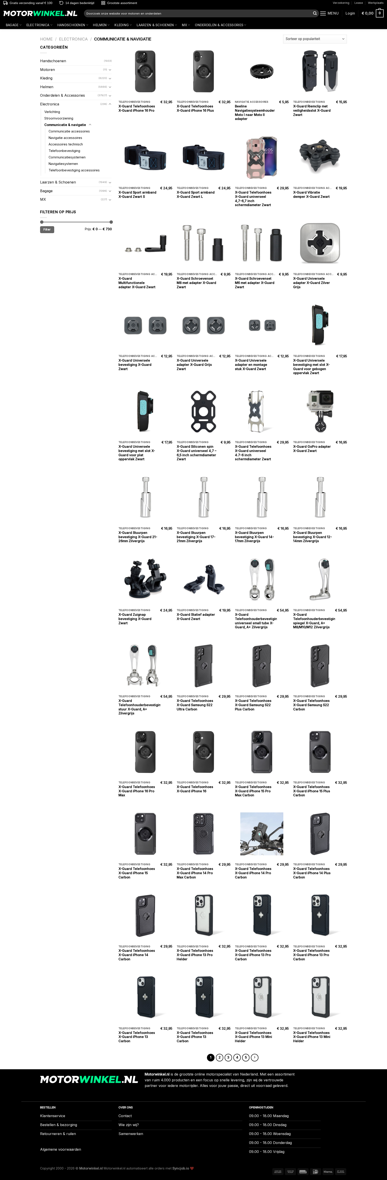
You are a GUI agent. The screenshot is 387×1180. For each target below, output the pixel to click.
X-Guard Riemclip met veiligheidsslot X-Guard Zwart (312, 110)
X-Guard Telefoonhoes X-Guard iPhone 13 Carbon (136, 1037)
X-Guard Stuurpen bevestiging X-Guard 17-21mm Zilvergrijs (196, 537)
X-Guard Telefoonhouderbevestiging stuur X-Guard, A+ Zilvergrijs (140, 707)
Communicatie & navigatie (65, 125)
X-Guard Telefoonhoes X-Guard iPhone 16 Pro (136, 108)
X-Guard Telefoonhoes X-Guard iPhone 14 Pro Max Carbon (195, 873)
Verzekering (341, 2)
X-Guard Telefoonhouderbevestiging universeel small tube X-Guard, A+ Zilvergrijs (257, 621)
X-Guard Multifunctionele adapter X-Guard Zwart (136, 283)
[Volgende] (254, 1057)
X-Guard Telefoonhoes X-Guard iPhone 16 (195, 789)
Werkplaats (376, 2)
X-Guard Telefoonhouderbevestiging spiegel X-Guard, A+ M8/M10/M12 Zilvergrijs (315, 621)
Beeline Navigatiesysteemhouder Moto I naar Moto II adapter (255, 112)
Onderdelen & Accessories (219, 25)
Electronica (37, 25)
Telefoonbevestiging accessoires (74, 170)
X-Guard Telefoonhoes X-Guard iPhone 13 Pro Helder (195, 955)
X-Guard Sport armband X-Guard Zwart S (137, 194)
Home (46, 38)
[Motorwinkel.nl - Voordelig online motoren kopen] (40, 13)
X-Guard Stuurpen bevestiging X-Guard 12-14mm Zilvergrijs (312, 537)
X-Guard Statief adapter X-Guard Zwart (196, 617)
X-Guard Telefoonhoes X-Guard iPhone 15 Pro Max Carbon (253, 791)
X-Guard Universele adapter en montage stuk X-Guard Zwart (251, 364)
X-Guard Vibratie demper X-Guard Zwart (311, 194)
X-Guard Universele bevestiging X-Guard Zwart (134, 364)
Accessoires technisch (66, 144)
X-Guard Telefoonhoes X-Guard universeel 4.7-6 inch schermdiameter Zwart (253, 453)
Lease (359, 2)
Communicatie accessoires (69, 131)
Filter (47, 229)
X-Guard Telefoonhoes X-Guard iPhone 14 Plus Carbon (312, 873)
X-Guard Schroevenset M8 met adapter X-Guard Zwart (196, 283)
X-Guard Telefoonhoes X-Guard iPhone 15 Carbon (136, 873)
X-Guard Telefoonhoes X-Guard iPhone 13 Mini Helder (253, 1037)
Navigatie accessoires (65, 138)
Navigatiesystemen (63, 164)
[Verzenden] (315, 13)
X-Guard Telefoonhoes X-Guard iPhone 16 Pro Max (136, 791)
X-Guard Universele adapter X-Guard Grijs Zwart (194, 364)
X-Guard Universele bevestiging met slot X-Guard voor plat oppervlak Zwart (136, 453)
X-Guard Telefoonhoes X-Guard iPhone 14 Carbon (136, 955)
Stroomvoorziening (58, 118)
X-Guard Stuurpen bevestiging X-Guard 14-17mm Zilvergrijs (254, 537)
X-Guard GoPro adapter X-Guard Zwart (312, 449)
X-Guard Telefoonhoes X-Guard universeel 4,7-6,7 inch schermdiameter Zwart (253, 198)
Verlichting (52, 112)
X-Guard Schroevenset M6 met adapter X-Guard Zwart (254, 283)
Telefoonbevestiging (64, 151)
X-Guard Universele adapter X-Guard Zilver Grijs (311, 283)
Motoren (47, 69)
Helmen (100, 25)
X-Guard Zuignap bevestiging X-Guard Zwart (134, 619)
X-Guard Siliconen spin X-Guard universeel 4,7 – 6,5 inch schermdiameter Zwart (196, 453)
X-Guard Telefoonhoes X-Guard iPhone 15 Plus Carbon (311, 791)
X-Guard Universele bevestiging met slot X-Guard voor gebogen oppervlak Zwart (311, 366)
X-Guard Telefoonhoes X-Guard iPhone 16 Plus (195, 108)
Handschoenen (71, 25)
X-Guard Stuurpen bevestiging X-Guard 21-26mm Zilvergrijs (137, 537)
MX (184, 25)
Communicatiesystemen (67, 157)
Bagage (12, 25)
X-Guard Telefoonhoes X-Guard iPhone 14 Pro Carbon (253, 873)
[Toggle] (110, 69)
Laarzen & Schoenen (155, 25)
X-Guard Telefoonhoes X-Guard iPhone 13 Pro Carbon (253, 955)
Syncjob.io (180, 1168)
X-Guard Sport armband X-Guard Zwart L (196, 194)
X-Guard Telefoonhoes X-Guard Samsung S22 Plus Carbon (253, 705)
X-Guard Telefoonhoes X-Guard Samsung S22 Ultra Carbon (195, 705)
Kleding (121, 25)
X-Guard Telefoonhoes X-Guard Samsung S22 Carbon (311, 705)
